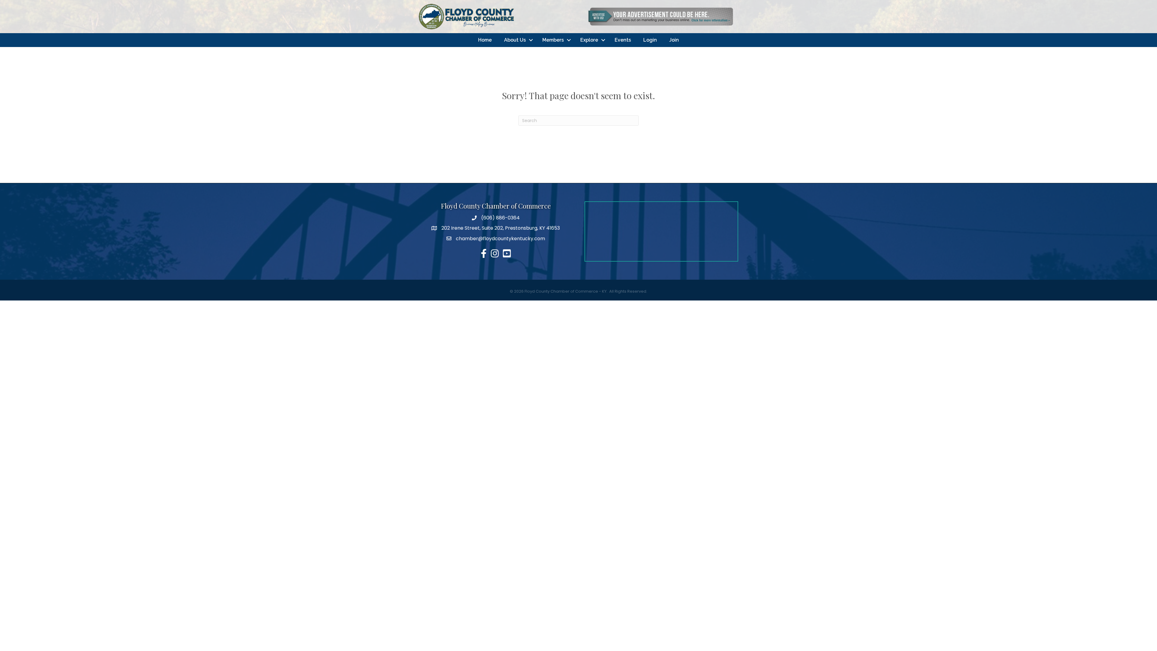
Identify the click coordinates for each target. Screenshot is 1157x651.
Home (485, 40)
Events (623, 40)
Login (650, 40)
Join (674, 40)
